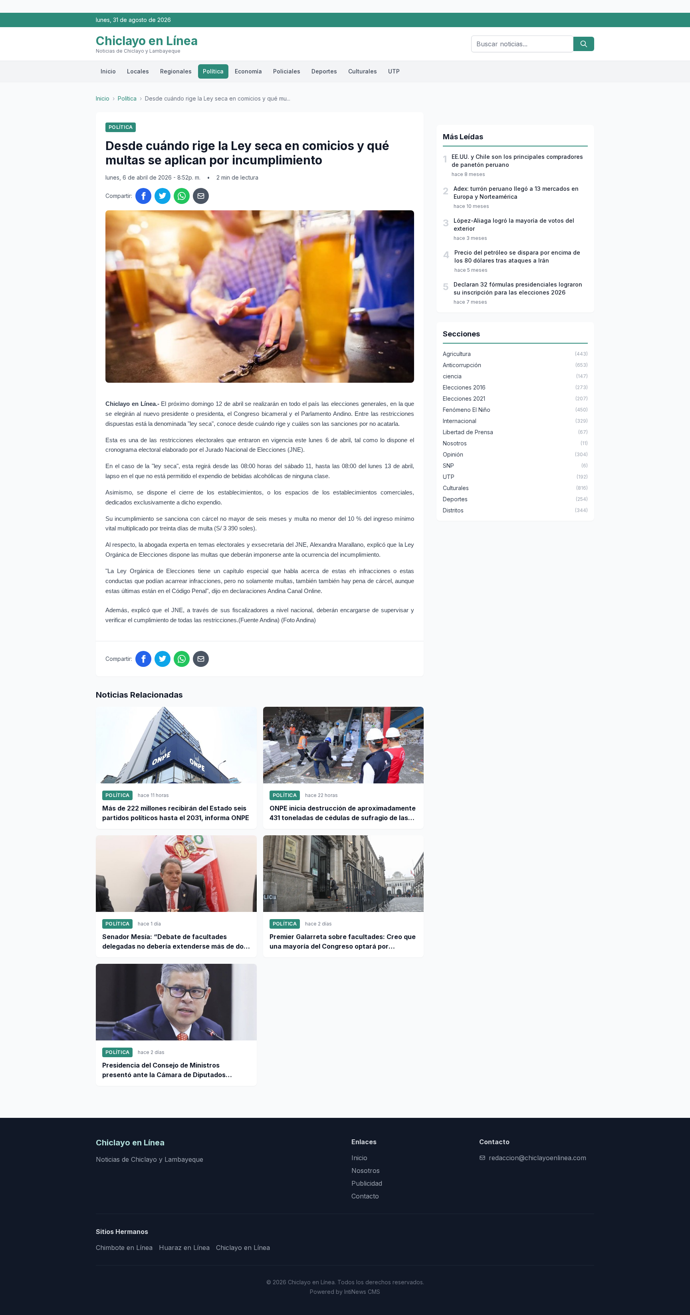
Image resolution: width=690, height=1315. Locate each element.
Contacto (365, 1196)
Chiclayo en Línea (243, 1248)
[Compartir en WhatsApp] (182, 196)
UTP (394, 71)
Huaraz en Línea (184, 1248)
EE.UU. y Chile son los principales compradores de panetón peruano (517, 160)
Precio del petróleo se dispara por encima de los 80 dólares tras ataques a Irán (517, 256)
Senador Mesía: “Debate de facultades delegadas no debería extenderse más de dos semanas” (174, 942)
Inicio (108, 71)
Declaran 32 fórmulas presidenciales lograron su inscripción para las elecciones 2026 (518, 288)
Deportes (324, 71)
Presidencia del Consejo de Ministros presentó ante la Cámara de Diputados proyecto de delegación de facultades (164, 1070)
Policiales (286, 71)
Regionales (176, 71)
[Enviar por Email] (201, 196)
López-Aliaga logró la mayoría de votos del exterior (514, 224)
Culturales (362, 71)
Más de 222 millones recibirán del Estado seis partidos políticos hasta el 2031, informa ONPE (175, 813)
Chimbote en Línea (124, 1248)
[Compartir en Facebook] (143, 196)
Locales (138, 71)
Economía (248, 71)
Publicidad (366, 1183)
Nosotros (365, 1171)
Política (213, 71)
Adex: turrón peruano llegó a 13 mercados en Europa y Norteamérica (516, 192)
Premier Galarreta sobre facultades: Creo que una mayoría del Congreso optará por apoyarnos (343, 942)
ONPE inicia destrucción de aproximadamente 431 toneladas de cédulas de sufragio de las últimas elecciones (343, 813)
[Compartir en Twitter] (163, 196)
